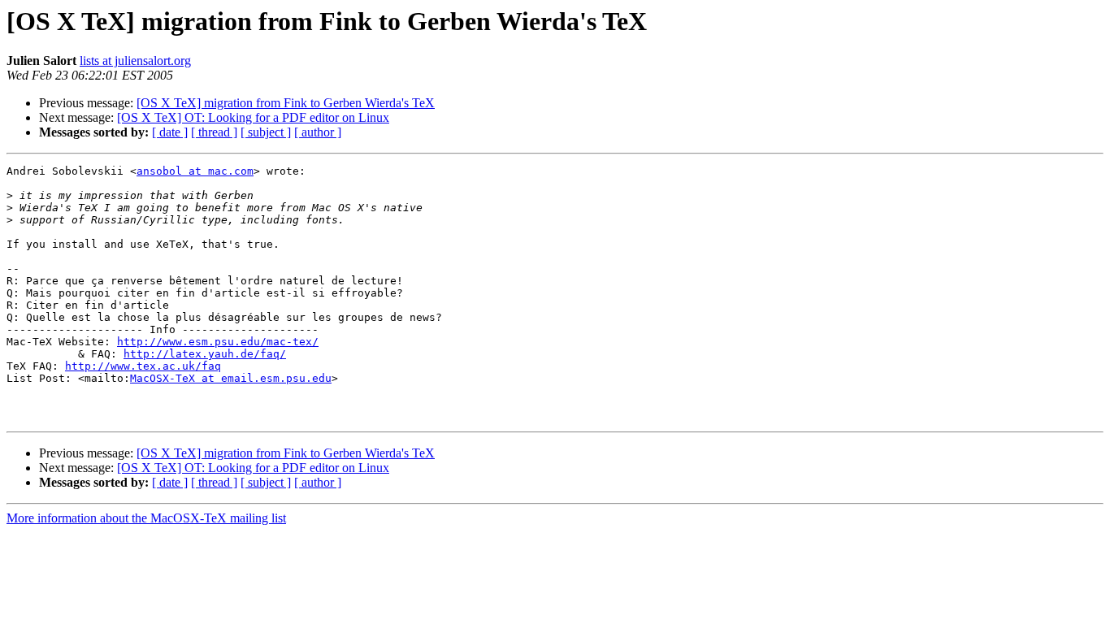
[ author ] (317, 132)
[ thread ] (214, 132)
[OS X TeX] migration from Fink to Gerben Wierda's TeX (286, 103)
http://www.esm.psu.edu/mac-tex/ (218, 342)
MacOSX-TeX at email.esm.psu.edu (231, 378)
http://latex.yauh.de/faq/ (205, 354)
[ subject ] (266, 132)
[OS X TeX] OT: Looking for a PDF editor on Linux (253, 117)
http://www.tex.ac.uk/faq (143, 366)
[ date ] (170, 132)
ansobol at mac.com (195, 171)
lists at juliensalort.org (135, 60)
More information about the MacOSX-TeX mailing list (146, 518)
